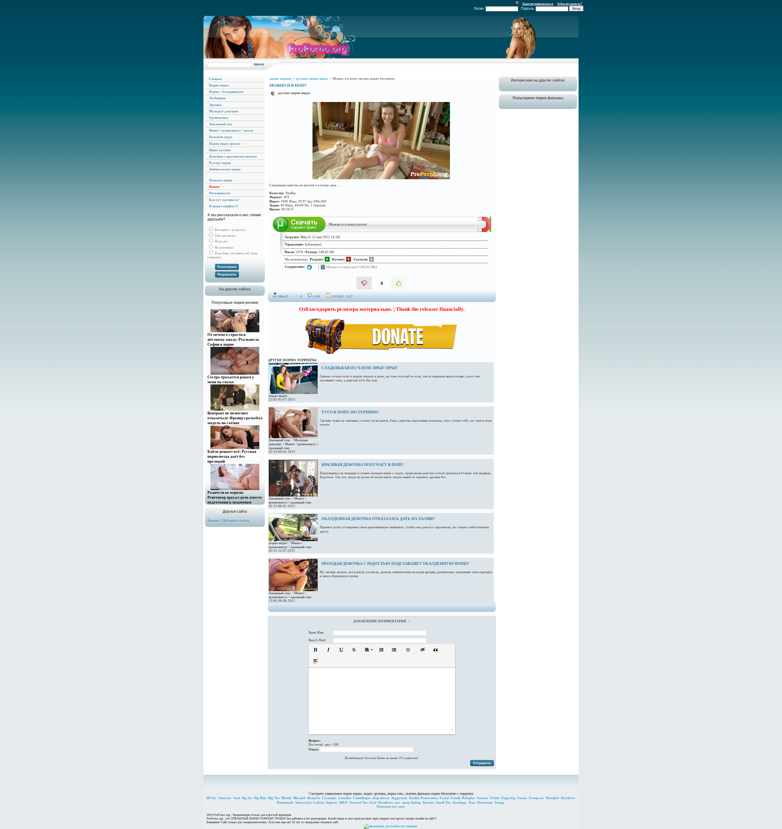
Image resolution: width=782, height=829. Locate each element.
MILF (343, 802)
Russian (428, 802)
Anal (236, 798)
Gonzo (522, 798)
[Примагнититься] (484, 231)
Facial (444, 798)
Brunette (313, 798)
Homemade (285, 802)
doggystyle (399, 798)
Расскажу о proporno (230, 229)
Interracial (303, 802)
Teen (471, 802)
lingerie (331, 802)
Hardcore (568, 798)
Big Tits (274, 798)
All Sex (211, 798)
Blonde (286, 798)
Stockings (459, 802)
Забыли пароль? (570, 3)
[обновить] (313, 244)
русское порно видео (294, 93)
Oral (372, 802)
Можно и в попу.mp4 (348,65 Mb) (351, 267)
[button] (315, 650)
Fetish (494, 798)
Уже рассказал (225, 235)
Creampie (329, 798)
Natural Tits (358, 802)
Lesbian (318, 802)
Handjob (552, 798)
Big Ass (247, 798)
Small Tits (443, 802)
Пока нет (221, 241)
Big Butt (260, 798)
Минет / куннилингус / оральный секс (290, 500)
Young (499, 802)
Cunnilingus (362, 798)
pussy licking (411, 802)
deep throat (380, 798)
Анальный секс (280, 440)
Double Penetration (423, 798)
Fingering (508, 798)
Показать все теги (390, 806)
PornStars (385, 802)
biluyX (283, 296)
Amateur (224, 798)
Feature (482, 798)
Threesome (485, 802)
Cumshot (344, 798)
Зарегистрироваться (537, 3)
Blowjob (299, 798)
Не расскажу (223, 247)
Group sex (536, 798)
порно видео (278, 396)
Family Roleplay (463, 798)
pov (397, 802)
